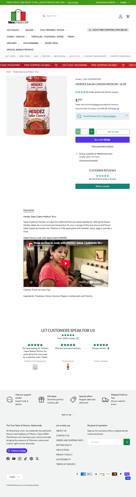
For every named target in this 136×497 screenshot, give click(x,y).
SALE (36, 56)
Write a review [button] (103, 186)
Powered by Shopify (31, 485)
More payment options (102, 146)
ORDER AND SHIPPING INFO (69, 440)
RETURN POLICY (64, 445)
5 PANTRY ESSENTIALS (120, 56)
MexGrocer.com (18, 485)
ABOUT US (61, 431)
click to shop (73, 2)
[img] (68, 335)
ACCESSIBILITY (63, 459)
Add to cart (113, 132)
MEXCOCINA (59, 56)
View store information (88, 160)
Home (8, 72)
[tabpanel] (68, 258)
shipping (96, 104)
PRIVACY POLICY (64, 454)
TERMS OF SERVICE (65, 464)
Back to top (67, 415)
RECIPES (46, 56)
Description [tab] (28, 210)
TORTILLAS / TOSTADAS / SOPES (47, 36)
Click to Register (109, 116)
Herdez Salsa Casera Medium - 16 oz (26, 72)
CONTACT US (62, 435)
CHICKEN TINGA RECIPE (95, 56)
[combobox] (74, 16)
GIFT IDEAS (10, 56)
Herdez (78, 79)
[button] (128, 16)
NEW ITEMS (24, 56)
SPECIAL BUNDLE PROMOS (20, 49)
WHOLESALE (75, 56)
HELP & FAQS (62, 450)
